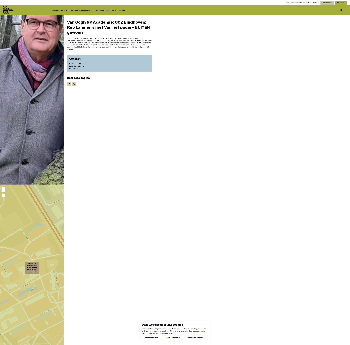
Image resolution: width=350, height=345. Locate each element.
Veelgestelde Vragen (298, 2)
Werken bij (316, 2)
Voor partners (341, 2)
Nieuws (287, 2)
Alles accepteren (151, 338)
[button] (32, 269)
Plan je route (73, 68)
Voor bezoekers (327, 2)
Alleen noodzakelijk (173, 338)
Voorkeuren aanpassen (195, 338)
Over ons (308, 2)
